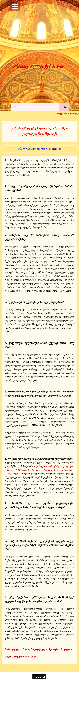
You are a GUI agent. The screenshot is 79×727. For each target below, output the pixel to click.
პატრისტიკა (73, 113)
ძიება (64, 107)
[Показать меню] (14, 6)
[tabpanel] (39, 131)
